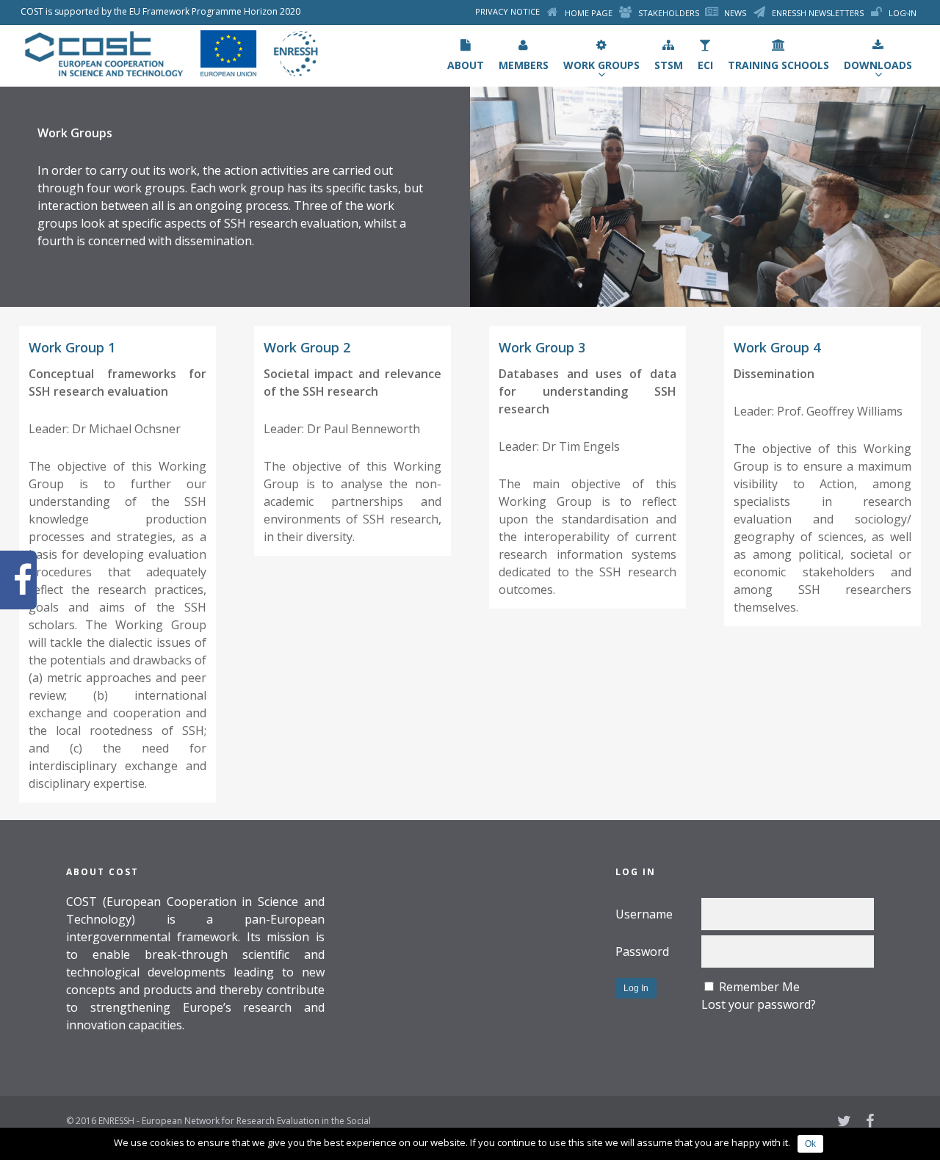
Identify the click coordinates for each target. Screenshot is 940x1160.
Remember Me (759, 987)
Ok (810, 1144)
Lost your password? (758, 1004)
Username (644, 914)
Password (642, 951)
